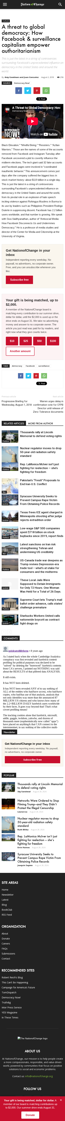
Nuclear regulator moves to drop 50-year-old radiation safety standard (41, 452)
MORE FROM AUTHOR (40, 423)
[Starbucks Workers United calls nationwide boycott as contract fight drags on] (10, 619)
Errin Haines (24, 847)
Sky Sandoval (24, 791)
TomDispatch (9, 992)
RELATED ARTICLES (14, 423)
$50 (39, 341)
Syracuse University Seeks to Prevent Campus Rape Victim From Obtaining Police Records (40, 500)
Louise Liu (22, 811)
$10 (12, 341)
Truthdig (6, 1002)
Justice (5, 504)
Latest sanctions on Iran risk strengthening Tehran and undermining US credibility (38, 548)
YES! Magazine (9, 1012)
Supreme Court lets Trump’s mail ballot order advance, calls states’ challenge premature (41, 603)
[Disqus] (32, 687)
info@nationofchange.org (39, 1076)
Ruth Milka (23, 829)
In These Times (10, 1017)
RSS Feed (7, 914)
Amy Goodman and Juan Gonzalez (22, 77)
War (4, 492)
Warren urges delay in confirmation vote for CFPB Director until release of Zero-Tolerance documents (48, 406)
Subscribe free (19, 279)
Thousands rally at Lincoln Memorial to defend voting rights (40, 785)
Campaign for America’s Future (18, 987)
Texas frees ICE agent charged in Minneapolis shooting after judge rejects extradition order (41, 516)
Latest (5, 899)
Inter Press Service (12, 1007)
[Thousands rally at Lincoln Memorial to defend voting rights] (10, 436)
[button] (60, 4)
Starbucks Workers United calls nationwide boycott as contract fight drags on (40, 619)
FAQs (5, 948)
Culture (6, 21)
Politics (6, 441)
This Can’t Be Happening (15, 982)
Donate (6, 938)
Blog (4, 904)
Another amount (20, 351)
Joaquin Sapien (25, 865)
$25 (26, 341)
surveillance (44, 366)
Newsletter (8, 894)
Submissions (8, 953)
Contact (6, 958)
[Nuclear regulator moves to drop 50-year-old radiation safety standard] (10, 456)
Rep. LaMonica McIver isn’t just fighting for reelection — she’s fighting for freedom (39, 468)
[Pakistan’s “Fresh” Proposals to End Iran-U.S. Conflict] (10, 486)
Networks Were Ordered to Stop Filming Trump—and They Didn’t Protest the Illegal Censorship (38, 804)
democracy (17, 366)
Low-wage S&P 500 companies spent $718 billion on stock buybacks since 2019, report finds (41, 532)
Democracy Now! (22, 83)
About (5, 933)
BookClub (7, 909)
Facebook (30, 366)
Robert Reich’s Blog (12, 977)
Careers (6, 943)
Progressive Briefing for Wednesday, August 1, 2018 (17, 403)
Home (5, 889)
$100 (53, 341)
